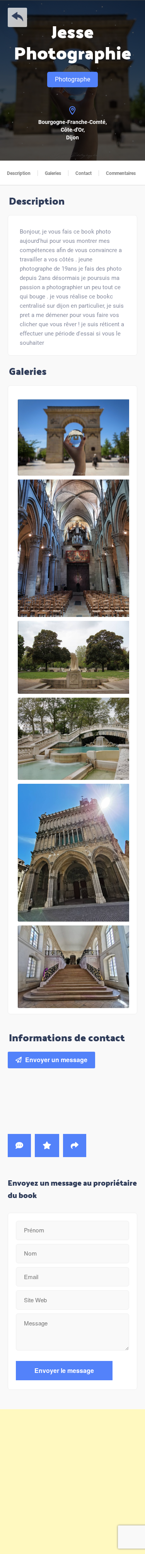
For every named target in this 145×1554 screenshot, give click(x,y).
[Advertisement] (72, 1481)
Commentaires (121, 173)
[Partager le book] (74, 1145)
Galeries (53, 173)
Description (19, 173)
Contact (83, 173)
